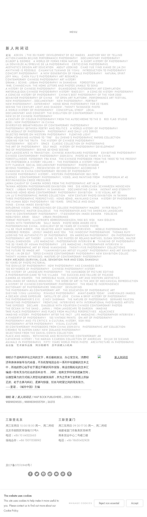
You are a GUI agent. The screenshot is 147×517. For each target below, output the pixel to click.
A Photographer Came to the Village (32, 275)
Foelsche (111, 214)
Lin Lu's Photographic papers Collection (35, 196)
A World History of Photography (30, 110)
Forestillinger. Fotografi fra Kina (31, 159)
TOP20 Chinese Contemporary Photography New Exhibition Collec (81, 254)
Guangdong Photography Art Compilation (90, 89)
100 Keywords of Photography (28, 269)
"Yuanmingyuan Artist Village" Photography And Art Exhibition (90, 251)
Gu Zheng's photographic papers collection (88, 138)
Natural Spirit (115, 74)
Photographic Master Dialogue (28, 211)
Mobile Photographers (112, 229)
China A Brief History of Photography (99, 296)
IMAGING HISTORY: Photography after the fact (39, 315)
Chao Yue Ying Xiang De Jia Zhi (103, 67)
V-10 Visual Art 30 (108, 193)
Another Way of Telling (105, 55)
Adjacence (106, 312)
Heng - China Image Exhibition (28, 205)
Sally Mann (52, 223)
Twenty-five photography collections (97, 248)
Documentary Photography (100, 58)
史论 (8, 55)
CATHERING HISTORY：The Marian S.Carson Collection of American (53, 339)
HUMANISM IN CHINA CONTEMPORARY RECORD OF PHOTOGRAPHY (48, 171)
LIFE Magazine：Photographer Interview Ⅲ (64, 241)
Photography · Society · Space (27, 144)
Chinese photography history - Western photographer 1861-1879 (52, 174)
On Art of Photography (96, 318)
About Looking (67, 67)
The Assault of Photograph (25, 132)
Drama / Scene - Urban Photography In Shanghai (41, 83)
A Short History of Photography (104, 61)
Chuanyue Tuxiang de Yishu (59, 70)
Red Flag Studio (115, 119)
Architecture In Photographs (112, 342)
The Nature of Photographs (88, 299)
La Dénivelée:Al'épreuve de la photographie (37, 64)
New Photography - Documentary (30, 101)
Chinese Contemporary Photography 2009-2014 (39, 156)
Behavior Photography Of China (29, 98)
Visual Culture (67, 324)
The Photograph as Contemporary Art (33, 290)
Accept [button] (134, 503)
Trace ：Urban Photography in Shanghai (35, 190)
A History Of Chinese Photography (31, 89)
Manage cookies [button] (80, 503)
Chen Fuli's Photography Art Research (50, 77)
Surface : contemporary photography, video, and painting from (53, 177)
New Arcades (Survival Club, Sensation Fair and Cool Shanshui (52, 260)
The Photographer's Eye (23, 299)
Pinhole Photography (59, 293)
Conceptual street (69, 110)
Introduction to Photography (104, 70)
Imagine (101, 309)
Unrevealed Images (122, 293)
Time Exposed (15, 306)
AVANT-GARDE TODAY (91, 293)
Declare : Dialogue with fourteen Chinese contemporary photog (74, 306)
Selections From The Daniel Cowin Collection (39, 333)
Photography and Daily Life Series (73, 132)
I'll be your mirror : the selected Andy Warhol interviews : (49, 229)
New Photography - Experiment (28, 104)
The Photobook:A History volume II (82, 162)
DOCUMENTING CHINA (82, 190)
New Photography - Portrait (77, 101)
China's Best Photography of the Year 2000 (90, 95)
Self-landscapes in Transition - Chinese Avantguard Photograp (52, 153)
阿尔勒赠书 (42, 345)
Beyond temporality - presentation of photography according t (52, 168)
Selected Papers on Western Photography (36, 135)
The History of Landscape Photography (34, 272)
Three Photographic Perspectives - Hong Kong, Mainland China (52, 199)
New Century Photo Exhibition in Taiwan (97, 196)
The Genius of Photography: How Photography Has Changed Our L (54, 266)
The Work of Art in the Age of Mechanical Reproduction (97, 281)
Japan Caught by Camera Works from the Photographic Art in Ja (52, 183)
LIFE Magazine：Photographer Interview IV (92, 245)
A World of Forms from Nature (55, 61)
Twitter (36, 474)
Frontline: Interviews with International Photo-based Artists (88, 303)
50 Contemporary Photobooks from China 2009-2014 (43, 327)
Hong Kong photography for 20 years (80, 104)
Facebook (30, 474)
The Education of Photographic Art (89, 290)
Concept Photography (22, 74)
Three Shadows (73, 16)
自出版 (10, 345)
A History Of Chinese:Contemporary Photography (42, 284)
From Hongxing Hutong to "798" (29, 138)
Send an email (62, 474)
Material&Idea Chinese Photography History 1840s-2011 (45, 92)
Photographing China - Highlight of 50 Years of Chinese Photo (52, 226)
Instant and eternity (115, 190)
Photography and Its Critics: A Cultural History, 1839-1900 (48, 321)
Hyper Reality (112, 208)
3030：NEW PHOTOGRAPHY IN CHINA (30, 122)
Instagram (43, 474)
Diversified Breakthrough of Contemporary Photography (47, 125)
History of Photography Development (87, 147)
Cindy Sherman (54, 299)
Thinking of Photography (116, 241)
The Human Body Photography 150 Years (35, 202)
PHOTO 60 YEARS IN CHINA (93, 156)
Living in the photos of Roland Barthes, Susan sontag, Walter (90, 238)
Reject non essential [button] (109, 503)
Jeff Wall (12, 77)
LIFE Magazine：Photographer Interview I (105, 315)
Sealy (36, 217)
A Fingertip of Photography (26, 318)
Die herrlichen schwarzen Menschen (103, 187)
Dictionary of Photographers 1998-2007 (34, 287)
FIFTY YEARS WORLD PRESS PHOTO (66, 342)
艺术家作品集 (25, 345)
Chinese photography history (74, 269)
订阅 (56, 474)
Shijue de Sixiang (116, 339)
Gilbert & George (18, 61)
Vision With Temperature (23, 223)
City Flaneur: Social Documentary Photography (41, 165)
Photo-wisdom (89, 165)
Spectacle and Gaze (80, 202)
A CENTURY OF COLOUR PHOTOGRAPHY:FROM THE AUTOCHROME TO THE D (53, 119)
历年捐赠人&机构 (62, 345)
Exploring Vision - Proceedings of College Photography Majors (52, 208)
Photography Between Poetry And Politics (36, 128)
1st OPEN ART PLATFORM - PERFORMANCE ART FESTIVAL (90, 98)
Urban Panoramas (55, 217)
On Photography (124, 235)
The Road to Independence (100, 284)
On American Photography (89, 235)
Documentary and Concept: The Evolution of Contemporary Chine (54, 113)
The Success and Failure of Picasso (87, 275)
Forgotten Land (91, 83)
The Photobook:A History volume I (30, 162)
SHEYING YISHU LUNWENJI (23, 293)
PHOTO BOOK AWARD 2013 (79, 223)
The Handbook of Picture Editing (90, 272)
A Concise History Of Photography (31, 95)
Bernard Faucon (122, 299)
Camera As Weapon (19, 278)
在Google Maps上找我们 (69, 474)
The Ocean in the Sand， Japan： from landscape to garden (49, 309)
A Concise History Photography (110, 92)
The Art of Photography (23, 147)
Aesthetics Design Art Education (30, 67)
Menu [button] (73, 32)
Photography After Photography (29, 324)
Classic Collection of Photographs (78, 144)
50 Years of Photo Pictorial (26, 263)
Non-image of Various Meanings (29, 281)
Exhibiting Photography (118, 153)
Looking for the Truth (22, 141)
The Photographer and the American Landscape (88, 211)
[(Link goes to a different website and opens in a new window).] (6, 449)
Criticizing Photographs (90, 64)
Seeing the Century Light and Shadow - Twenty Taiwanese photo (53, 107)
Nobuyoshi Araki (17, 217)
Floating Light (80, 135)
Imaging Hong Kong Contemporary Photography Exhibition (49, 193)
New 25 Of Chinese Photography (29, 116)
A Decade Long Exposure (23, 296)
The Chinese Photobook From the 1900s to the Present (98, 159)
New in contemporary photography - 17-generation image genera (53, 214)
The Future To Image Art (23, 251)
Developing (73, 287)
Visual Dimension (18, 241)
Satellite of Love (56, 296)
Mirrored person (18, 232)
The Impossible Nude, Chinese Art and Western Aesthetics (78, 278)
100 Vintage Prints (62, 318)
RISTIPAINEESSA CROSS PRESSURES (28, 180)
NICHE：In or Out (18, 254)
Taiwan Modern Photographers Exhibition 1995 (39, 187)
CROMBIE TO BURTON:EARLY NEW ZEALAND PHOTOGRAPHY (43, 330)
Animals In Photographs (23, 342)
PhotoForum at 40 (115, 177)
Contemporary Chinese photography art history (41, 80)
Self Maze (50, 147)
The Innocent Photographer (89, 232)
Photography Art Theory (23, 238)
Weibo (49, 474)
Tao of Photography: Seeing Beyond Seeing (37, 150)
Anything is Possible (21, 70)
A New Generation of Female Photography (71, 74)
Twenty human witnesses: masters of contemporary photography (54, 257)
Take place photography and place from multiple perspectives (51, 312)
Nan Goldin (106, 220)
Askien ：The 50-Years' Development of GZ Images (49, 55)
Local (90, 110)
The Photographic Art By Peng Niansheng (36, 248)
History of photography (118, 199)
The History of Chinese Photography (67, 141)
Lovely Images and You (49, 232)
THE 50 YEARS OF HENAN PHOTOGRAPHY (32, 245)
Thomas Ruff (122, 232)
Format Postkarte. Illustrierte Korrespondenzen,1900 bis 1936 (50, 220)
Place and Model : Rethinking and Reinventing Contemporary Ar (53, 336)
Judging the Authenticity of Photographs (36, 235)
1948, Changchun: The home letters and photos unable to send (52, 86)
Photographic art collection (104, 327)
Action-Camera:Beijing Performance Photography (42, 58)
